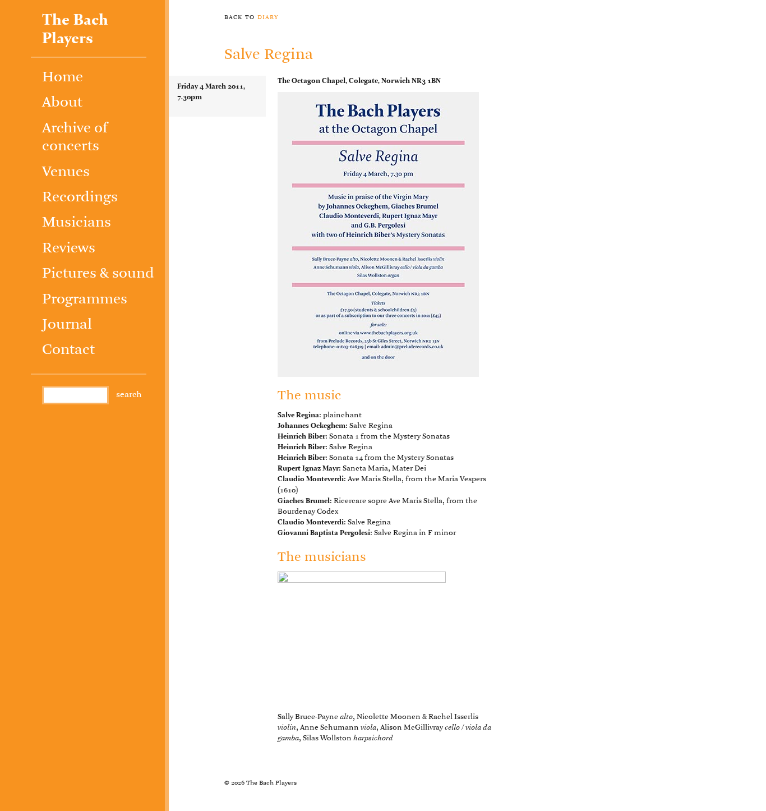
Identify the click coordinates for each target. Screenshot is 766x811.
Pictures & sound (98, 274)
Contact (68, 350)
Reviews (68, 248)
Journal (67, 325)
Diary (268, 16)
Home (62, 77)
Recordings (80, 197)
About (62, 102)
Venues (66, 172)
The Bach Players (75, 29)
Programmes (84, 299)
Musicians (76, 223)
